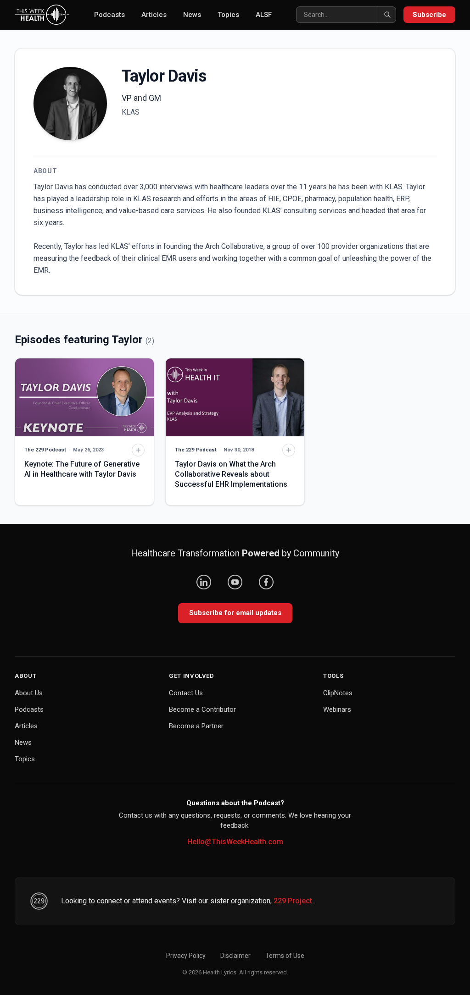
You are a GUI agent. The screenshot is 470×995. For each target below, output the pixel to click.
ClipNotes (337, 693)
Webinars (337, 709)
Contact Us (186, 693)
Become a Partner (196, 726)
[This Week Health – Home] (42, 14)
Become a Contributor (202, 709)
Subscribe (429, 15)
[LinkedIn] (204, 582)
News (192, 15)
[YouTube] (235, 582)
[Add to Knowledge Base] (138, 450)
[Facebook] (266, 582)
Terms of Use (284, 955)
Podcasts (109, 15)
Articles (154, 15)
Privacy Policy (186, 955)
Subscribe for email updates (235, 613)
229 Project (293, 900)
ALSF (264, 15)
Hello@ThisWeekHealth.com (235, 841)
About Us (29, 693)
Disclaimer (235, 955)
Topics (228, 15)
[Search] (387, 14)
